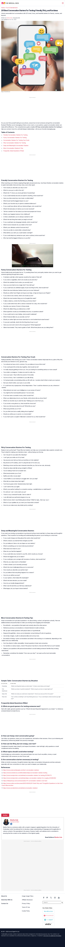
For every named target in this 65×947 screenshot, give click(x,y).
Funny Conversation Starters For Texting (15, 137)
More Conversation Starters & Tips (13, 148)
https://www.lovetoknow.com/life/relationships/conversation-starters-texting (25, 773)
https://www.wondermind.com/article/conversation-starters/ (20, 788)
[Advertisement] (32, 111)
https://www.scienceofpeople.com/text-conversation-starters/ (21, 770)
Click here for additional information (52, 935)
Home (3, 7)
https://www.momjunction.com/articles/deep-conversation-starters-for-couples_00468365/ (29, 778)
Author (5, 815)
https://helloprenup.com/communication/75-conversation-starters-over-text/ (25, 781)
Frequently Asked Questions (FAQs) (13, 151)
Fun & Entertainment (12, 7)
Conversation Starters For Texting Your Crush (16, 140)
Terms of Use (26, 907)
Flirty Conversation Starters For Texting (14, 143)
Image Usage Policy (27, 896)
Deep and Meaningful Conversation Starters (15, 145)
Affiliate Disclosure (27, 900)
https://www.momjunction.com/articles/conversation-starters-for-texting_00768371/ (27, 775)
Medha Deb (14, 820)
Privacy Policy (26, 903)
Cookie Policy (26, 911)
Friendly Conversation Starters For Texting (15, 135)
